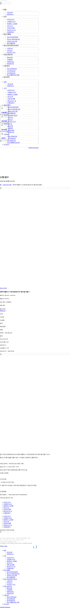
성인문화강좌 (11, 71)
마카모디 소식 (11, 52)
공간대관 (6, 77)
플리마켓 (10, 57)
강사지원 (4, 129)
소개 (4, 16)
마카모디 (10, 50)
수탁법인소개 (11, 21)
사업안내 (10, 48)
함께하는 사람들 (12, 23)
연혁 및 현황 (11, 28)
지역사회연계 (8, 54)
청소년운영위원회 (12, 37)
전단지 (3, 138)
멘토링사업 (10, 63)
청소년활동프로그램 (13, 75)
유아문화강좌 (11, 73)
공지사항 (10, 12)
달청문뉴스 (10, 14)
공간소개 (10, 26)
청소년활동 (7, 34)
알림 (4, 9)
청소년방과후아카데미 (11, 45)
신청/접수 (6, 66)
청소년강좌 (3, 288)
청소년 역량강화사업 (13, 39)
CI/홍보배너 (10, 32)
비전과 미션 (10, 19)
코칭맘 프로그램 (12, 41)
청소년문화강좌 (12, 68)
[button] (2, 309)
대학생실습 (10, 61)
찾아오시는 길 (11, 30)
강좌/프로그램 (7, 184)
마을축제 (10, 59)
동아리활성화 (11, 43)
